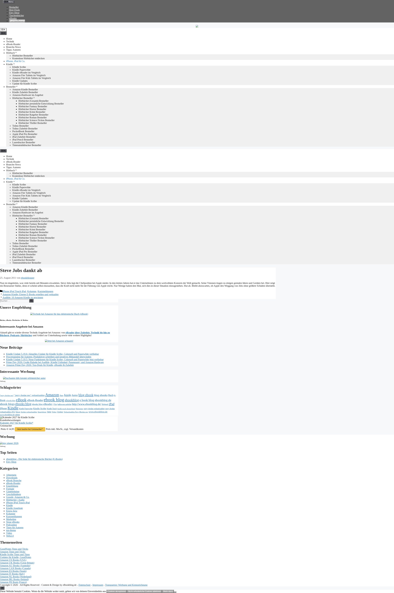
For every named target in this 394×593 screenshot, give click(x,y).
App (61, 395)
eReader (47, 404)
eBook (21, 400)
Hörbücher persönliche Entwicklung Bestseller (41, 103)
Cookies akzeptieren (117, 591)
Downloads (11, 477)
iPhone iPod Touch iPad (14, 291)
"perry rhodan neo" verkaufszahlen (29, 395)
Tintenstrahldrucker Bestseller (26, 145)
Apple (67, 395)
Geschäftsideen (13, 494)
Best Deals (14, 10)
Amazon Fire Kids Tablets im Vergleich (31, 78)
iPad (111, 404)
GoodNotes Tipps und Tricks (14, 549)
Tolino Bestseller (20, 125)
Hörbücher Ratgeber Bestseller (33, 114)
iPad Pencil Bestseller (22, 139)
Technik (10, 41)
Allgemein (11, 475)
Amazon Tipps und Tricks (12, 551)
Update (60, 412)
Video (9, 533)
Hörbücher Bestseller (22, 55)
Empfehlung (12, 486)
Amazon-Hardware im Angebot (27, 95)
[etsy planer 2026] (9, 443)
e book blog (87, 400)
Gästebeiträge (12, 491)
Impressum (97, 585)
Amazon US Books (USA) (13, 560)
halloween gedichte (64, 404)
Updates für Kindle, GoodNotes (15, 557)
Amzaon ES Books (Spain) (13, 571)
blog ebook (85, 395)
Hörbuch (10, 53)
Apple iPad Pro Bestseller (24, 134)
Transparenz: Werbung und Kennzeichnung (126, 585)
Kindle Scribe (39, 408)
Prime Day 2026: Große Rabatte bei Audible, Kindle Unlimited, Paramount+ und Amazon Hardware (55, 362)
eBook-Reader (13, 44)
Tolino (54, 412)
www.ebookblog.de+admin (10, 415)
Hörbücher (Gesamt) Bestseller (33, 101)
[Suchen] (31, 300)
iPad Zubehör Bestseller (24, 137)
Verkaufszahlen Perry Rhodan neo (76, 412)
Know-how (11, 511)
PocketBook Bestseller (23, 131)
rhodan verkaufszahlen (29, 412)
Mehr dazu (168, 591)
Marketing (79, 409)
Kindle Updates (20, 81)
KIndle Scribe (19, 67)
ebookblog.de (103, 400)
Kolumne (31, 291)
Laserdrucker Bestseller (23, 142)
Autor (75, 395)
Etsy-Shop (14, 12)
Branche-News (13, 47)
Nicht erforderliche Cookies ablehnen (144, 591)
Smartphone (42, 412)
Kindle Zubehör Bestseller (25, 92)
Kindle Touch (52, 409)
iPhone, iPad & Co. (15, 61)
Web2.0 (10, 536)
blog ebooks (101, 395)
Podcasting (11, 524)
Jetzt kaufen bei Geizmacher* (30, 429)
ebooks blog (23, 404)
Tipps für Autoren (14, 527)
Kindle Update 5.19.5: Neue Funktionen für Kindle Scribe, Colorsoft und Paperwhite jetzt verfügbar (55, 359)
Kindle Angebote (14, 508)
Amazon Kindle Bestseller (25, 89)
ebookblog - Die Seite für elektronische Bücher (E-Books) (34, 459)
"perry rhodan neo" (7, 395)
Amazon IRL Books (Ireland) (14, 579)
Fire (55, 404)
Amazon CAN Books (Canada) (15, 568)
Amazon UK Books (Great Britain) (17, 562)
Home (9, 38)
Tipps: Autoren (13, 49)
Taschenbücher (16, 15)
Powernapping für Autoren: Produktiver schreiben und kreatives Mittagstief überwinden (48, 356)
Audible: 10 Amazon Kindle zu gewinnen (22, 297)
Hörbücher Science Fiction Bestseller (36, 120)
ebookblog (72, 400)
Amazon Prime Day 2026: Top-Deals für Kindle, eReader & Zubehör (40, 365)
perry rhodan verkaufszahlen (94, 409)
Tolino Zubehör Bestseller (25, 128)
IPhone (3, 408)
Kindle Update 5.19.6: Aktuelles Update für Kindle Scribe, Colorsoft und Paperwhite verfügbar (52, 354)
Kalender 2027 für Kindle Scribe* (16, 423)
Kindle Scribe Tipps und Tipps (15, 554)
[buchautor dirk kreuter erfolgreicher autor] (24, 378)
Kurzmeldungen (17, 21)
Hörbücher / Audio (15, 500)
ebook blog (54, 399)
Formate (10, 488)
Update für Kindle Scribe (24, 83)
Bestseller (14, 7)
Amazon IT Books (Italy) (12, 574)
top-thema (11, 530)
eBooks (13, 18)
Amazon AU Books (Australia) (15, 565)
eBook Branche (13, 480)
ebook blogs (7, 404)
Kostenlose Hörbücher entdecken (28, 58)
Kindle (9, 64)
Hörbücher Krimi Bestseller (31, 112)
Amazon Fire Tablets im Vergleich (29, 75)
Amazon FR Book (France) (13, 582)
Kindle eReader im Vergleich (26, 72)
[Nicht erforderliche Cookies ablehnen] (175, 592)
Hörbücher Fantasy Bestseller (32, 106)
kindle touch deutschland (66, 409)
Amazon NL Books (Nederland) (15, 576)
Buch (110, 395)
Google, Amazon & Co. (17, 497)
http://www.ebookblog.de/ (86, 404)
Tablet (49, 412)
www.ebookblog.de (98, 412)
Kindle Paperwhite (21, 69)
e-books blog (10, 400)
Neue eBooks (12, 522)
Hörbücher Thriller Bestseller (32, 123)
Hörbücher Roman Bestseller (32, 117)
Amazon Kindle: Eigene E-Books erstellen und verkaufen (30, 294)
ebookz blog (37, 404)
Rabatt (18, 412)
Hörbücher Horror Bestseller (32, 109)
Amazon (52, 395)
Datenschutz (84, 585)
